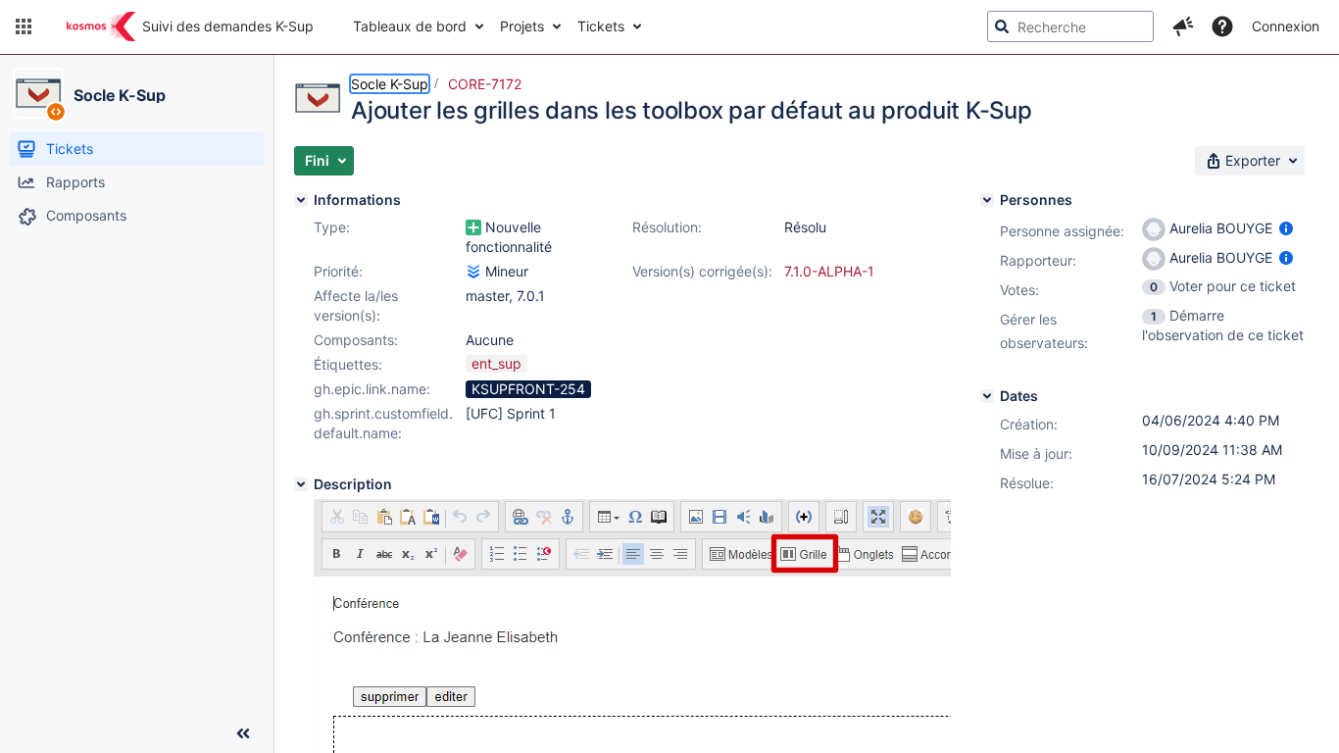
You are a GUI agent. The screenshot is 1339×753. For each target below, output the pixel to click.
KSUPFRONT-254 (528, 388)
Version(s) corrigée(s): (702, 271)
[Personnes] (987, 200)
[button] (23, 26)
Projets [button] (522, 26)
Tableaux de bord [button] (410, 26)
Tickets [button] (600, 26)
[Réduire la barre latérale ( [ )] (243, 733)
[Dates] (987, 396)
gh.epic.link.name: (372, 388)
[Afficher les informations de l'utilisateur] (1286, 228)
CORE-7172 (484, 83)
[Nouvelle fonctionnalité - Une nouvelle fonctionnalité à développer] (473, 227)
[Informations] (301, 200)
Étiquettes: (348, 364)
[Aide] (1222, 26)
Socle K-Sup (120, 95)
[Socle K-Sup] (38, 93)
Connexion (1285, 26)
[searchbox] (1070, 26)
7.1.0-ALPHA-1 (829, 271)
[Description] (301, 484)
